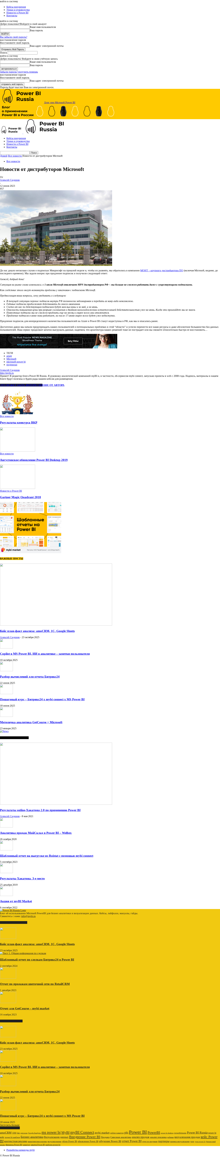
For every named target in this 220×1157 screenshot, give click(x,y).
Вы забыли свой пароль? (13, 37)
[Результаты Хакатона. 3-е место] (6, 872)
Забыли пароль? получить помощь (19, 71)
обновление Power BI (88, 1141)
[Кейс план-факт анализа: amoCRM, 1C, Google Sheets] (56, 624)
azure (9, 356)
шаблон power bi (52, 1145)
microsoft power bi (16, 361)
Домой (3, 155)
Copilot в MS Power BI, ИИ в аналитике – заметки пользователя (45, 653)
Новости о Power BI (17, 12)
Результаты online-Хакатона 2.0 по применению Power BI (40, 810)
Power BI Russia (197, 1132)
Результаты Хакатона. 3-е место (22, 878)
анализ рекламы (158, 1137)
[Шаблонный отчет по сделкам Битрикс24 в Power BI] (23, 953)
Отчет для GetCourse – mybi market (24, 1008)
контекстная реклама (15, 1141)
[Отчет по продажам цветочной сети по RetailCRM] (8, 977)
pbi (126, 1132)
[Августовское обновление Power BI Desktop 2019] (17, 450)
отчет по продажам (150, 1141)
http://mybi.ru (7, 373)
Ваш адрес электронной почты (47, 45)
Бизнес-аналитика (32, 1137)
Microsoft (11, 358)
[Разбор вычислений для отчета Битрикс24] (6, 670)
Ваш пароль (36, 30)
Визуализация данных (56, 1137)
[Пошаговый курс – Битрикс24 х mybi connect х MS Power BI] (6, 693)
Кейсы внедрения (16, 6)
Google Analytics (34, 1133)
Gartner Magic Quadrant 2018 (20, 497)
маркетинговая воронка (37, 1141)
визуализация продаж (187, 1137)
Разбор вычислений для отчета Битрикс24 (30, 676)
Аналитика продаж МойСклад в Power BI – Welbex (36, 833)
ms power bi (51, 1132)
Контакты (11, 15)
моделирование (55, 1141)
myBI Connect (82, 1132)
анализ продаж (140, 1137)
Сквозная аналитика (120, 1137)
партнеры (163, 1141)
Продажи (105, 1137)
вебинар (170, 1137)
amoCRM (5, 1132)
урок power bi (200, 1141)
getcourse (24, 1133)
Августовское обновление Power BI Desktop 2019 (34, 460)
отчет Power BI (132, 1141)
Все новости (13, 161)
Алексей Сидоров (10, 180)
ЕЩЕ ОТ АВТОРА (53, 385)
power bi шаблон (12, 1137)
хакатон (26, 1145)
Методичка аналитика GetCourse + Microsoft (31, 722)
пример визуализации (180, 1141)
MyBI (65, 1132)
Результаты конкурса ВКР (18, 422)
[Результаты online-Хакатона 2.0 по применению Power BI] (56, 803)
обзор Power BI (69, 1141)
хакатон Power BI (38, 1145)
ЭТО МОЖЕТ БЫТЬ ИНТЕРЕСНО (21, 385)
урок (192, 1141)
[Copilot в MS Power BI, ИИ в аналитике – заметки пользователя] (6, 647)
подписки (11, 364)
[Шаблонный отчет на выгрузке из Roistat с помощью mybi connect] (6, 849)
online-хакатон (117, 1133)
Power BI (138, 1132)
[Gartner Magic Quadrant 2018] (17, 488)
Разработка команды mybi (20, 1150)
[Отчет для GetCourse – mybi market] (8, 1002)
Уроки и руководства (18, 9)
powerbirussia (180, 1133)
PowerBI (154, 1132)
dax (18, 1133)
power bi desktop (167, 1133)
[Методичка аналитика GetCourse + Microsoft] (6, 716)
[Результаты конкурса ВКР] (17, 413)
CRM (14, 1133)
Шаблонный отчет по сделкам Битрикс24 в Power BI (37, 959)
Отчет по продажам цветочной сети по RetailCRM (35, 984)
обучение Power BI (110, 1141)
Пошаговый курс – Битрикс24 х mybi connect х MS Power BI (42, 699)
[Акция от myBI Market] (6, 895)
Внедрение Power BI (84, 1137)
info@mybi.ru (28, 916)
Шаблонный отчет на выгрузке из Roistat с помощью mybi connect (46, 855)
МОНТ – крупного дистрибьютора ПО (161, 270)
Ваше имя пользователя (43, 27)
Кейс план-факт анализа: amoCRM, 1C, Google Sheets (37, 631)
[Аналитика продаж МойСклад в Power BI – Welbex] (6, 826)
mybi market (102, 1132)
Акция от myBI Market (16, 901)
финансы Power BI (14, 1144)
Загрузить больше (9, 1125)
